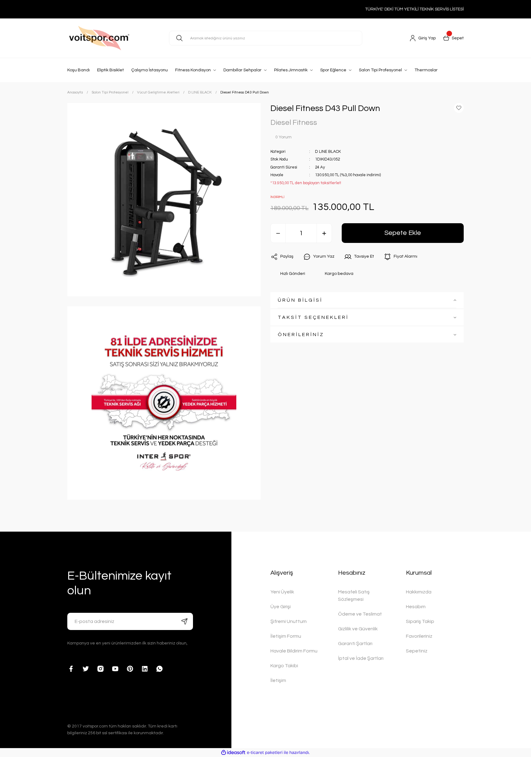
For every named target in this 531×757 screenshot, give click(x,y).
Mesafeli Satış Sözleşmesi (354, 595)
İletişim (278, 680)
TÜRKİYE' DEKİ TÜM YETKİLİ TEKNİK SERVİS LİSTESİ (414, 9)
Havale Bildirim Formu (293, 650)
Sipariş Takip (420, 621)
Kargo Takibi (284, 665)
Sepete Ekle (402, 233)
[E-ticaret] (265, 752)
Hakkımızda (418, 591)
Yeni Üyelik (282, 591)
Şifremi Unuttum (288, 621)
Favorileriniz (419, 636)
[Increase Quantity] (324, 233)
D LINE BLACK (328, 151)
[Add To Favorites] (459, 108)
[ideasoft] (233, 752)
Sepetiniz (416, 650)
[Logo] (113, 38)
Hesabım (416, 606)
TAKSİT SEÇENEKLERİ (313, 317)
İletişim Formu (285, 636)
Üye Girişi (280, 606)
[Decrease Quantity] (278, 233)
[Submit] (184, 621)
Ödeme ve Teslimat (360, 614)
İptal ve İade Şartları (361, 658)
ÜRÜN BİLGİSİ (300, 300)
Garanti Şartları (355, 643)
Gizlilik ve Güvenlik (358, 628)
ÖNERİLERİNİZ (301, 334)
